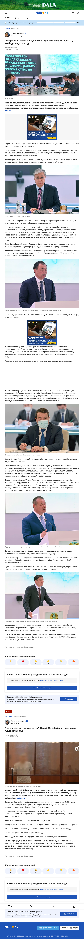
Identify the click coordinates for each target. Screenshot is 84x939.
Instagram (70, 699)
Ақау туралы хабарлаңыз (48, 927)
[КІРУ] (78, 13)
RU (73, 13)
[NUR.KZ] (42, 12)
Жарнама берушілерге (70, 927)
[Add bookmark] (74, 907)
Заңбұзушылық (20, 716)
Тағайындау (40, 18)
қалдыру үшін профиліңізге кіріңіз (51, 680)
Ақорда (8, 110)
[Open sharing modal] (52, 906)
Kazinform (20, 798)
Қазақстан (18, 18)
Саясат (7, 18)
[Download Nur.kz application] (42, 5)
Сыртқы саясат (28, 18)
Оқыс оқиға (9, 716)
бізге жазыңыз (28, 647)
